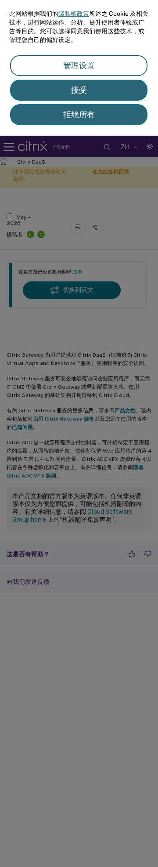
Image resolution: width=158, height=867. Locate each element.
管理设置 (79, 65)
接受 (79, 90)
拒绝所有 (79, 114)
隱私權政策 (73, 13)
